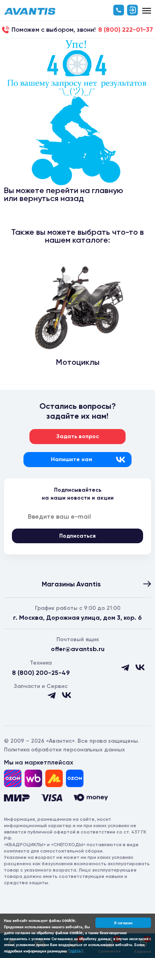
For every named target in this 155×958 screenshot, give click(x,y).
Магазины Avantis (71, 584)
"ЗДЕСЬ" (75, 951)
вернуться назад (51, 198)
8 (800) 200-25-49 (41, 672)
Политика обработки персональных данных (64, 749)
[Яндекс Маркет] (54, 778)
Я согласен (123, 922)
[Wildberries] (33, 778)
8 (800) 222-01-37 (125, 30)
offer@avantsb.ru (78, 649)
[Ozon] (12, 778)
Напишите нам (71, 459)
